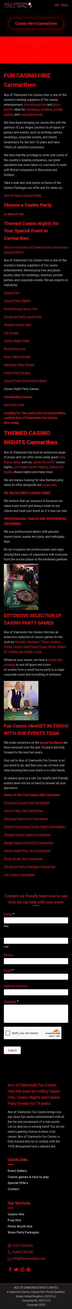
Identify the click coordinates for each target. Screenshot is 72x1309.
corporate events (31, 114)
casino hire (49, 485)
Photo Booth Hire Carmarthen (23, 859)
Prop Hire (14, 1220)
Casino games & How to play (28, 1177)
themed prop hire (35, 105)
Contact (13, 1189)
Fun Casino (11, 333)
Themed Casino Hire (17, 325)
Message (11, 1001)
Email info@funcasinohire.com (36, 41)
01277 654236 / (36, 52)
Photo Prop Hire (15, 349)
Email (9, 970)
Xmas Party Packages (23, 1232)
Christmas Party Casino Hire (23, 317)
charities (46, 109)
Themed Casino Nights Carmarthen (27, 835)
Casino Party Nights (17, 301)
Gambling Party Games (19, 365)
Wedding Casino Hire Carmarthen (26, 819)
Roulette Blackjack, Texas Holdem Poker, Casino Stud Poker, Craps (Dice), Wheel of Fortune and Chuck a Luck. (35, 647)
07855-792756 (36, 58)
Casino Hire (11, 293)
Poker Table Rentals (17, 357)
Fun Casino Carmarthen (19, 875)
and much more (14, 405)
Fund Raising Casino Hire (20, 309)
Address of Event (15, 986)
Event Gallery (17, 1171)
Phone (8, 955)
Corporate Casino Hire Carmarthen (26, 803)
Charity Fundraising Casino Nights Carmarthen (34, 827)
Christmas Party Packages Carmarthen (29, 867)
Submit (12, 1050)
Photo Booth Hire (20, 1226)
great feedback (51, 742)
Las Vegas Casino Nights (30, 467)
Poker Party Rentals (17, 373)
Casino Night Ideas (16, 341)
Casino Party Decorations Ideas (25, 381)
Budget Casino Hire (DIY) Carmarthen (28, 843)
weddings (32, 109)
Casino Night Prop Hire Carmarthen (27, 851)
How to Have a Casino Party (22, 195)
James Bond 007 (44, 462)
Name (9, 914)
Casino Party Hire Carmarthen (23, 811)
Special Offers (18, 1183)
